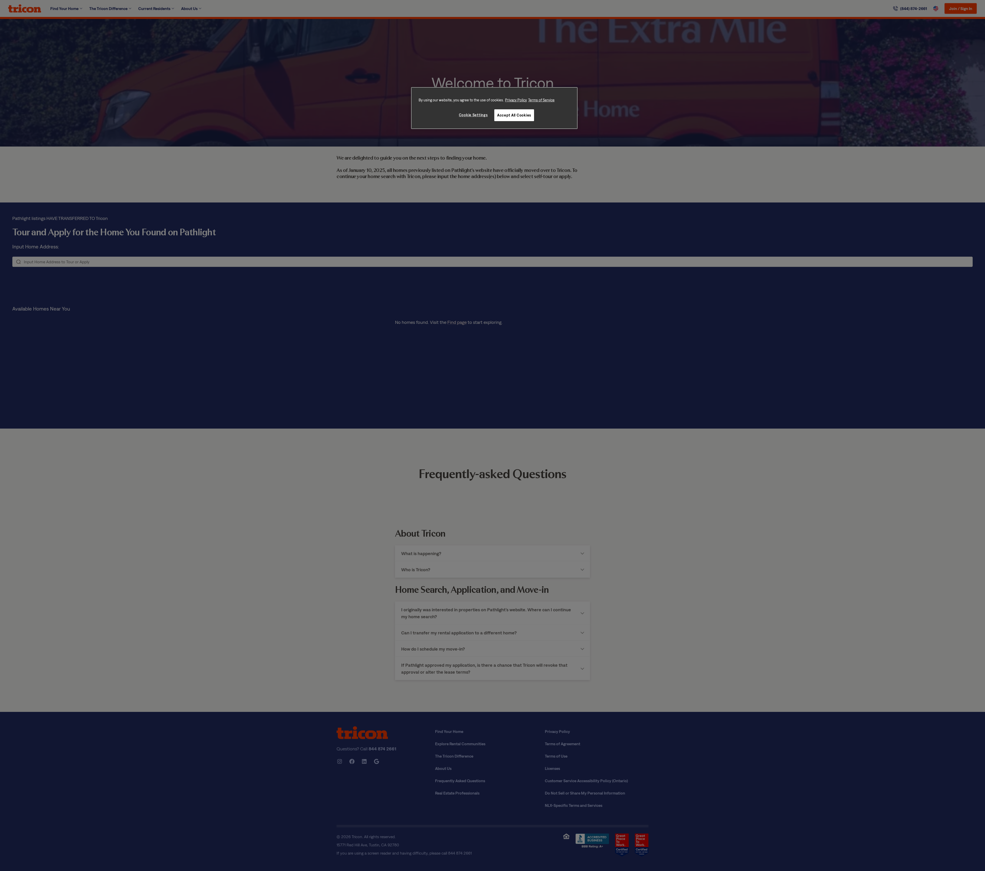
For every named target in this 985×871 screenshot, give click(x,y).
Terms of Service (541, 100)
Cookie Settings (473, 115)
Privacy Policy (516, 100)
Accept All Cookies (514, 115)
